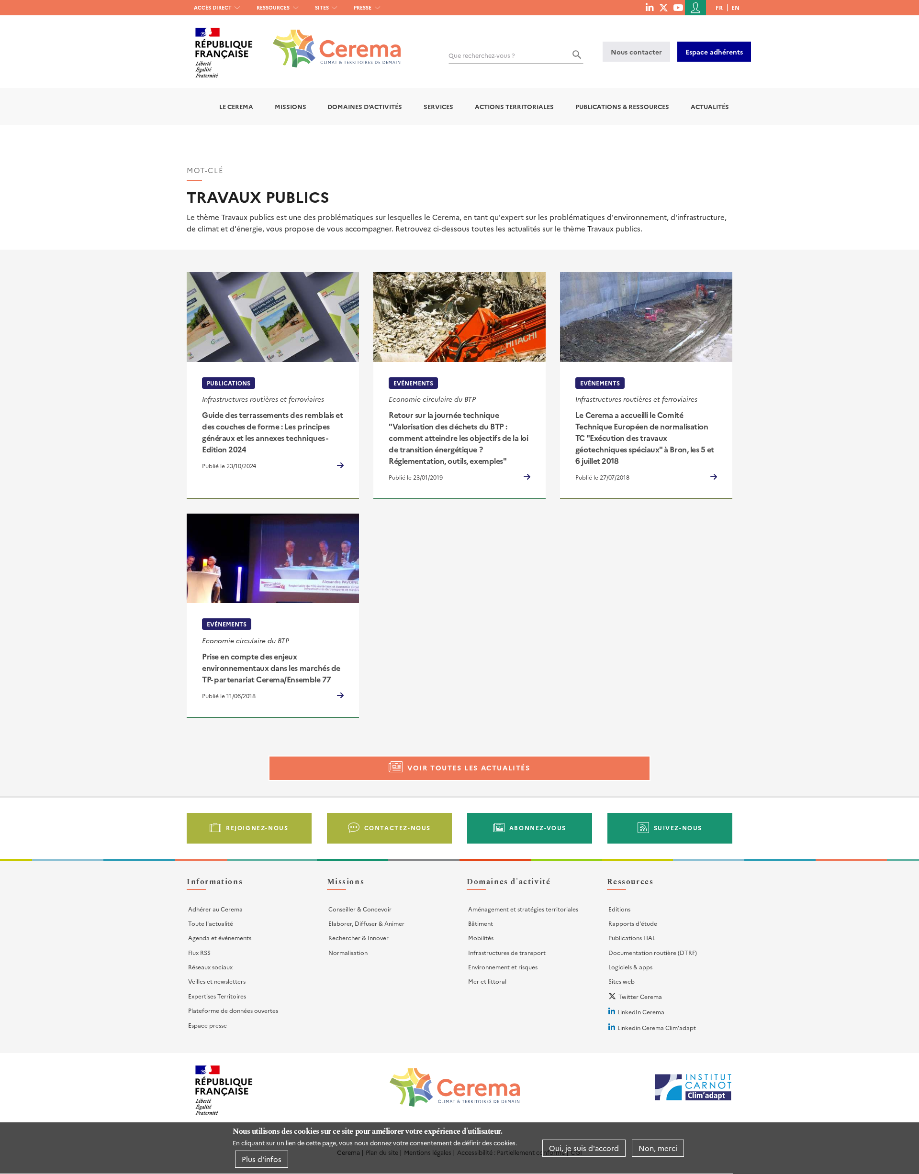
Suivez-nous (678, 827)
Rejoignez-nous (257, 827)
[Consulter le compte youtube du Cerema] (678, 7)
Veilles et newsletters (217, 981)
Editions (619, 909)
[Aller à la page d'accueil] (331, 41)
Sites (322, 7)
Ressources (273, 7)
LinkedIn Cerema (640, 1012)
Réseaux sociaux (210, 967)
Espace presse (207, 1025)
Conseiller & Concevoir (360, 909)
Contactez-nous (397, 827)
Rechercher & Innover (358, 937)
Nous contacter (636, 51)
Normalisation (348, 952)
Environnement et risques (503, 967)
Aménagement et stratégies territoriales (523, 909)
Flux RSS (199, 952)
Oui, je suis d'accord (584, 1148)
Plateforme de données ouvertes (233, 1010)
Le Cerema (236, 106)
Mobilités (480, 937)
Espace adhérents (714, 51)
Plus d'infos (261, 1159)
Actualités (710, 106)
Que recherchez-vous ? (481, 55)
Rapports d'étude (632, 923)
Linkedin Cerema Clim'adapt (656, 1027)
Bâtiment (480, 923)
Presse (362, 7)
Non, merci (658, 1148)
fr (719, 7)
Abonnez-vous (537, 827)
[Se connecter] (695, 7)
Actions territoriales (514, 106)
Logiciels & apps (630, 967)
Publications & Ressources (622, 106)
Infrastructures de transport (507, 952)
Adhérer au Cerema (215, 909)
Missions (290, 106)
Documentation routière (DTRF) (652, 952)
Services (438, 106)
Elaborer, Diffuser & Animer (366, 923)
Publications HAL (631, 937)
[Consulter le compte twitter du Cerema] (663, 7)
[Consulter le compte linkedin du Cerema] (649, 7)
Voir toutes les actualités (468, 767)
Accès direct (213, 7)
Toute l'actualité (210, 923)
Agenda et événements (219, 937)
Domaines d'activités (364, 106)
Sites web (621, 981)
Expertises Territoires (217, 996)
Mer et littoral (487, 981)
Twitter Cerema (640, 996)
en (735, 7)
